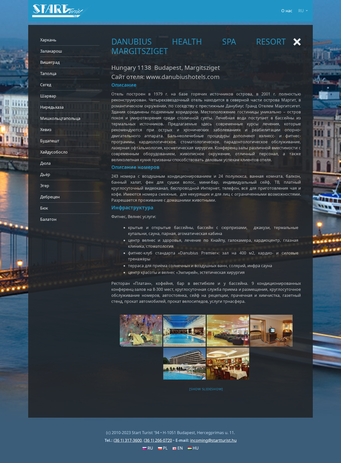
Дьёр (45, 174)
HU (195, 448)
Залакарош (51, 51)
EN (179, 448)
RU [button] (301, 10)
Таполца (48, 73)
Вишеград (50, 62)
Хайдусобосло (54, 152)
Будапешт (49, 141)
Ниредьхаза (52, 107)
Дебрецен (50, 197)
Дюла (45, 163)
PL (165, 448)
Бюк (44, 208)
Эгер (44, 185)
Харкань (48, 40)
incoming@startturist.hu (213, 440)
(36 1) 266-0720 (158, 440)
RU (150, 448)
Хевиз (45, 129)
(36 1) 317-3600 (128, 440)
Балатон (48, 219)
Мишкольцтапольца (60, 118)
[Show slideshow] (206, 389)
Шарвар (48, 96)
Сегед (45, 84)
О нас (286, 10)
